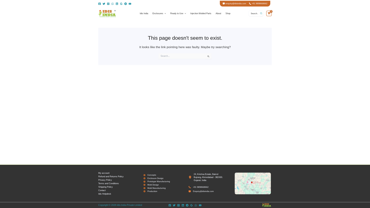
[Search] (261, 13)
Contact (102, 190)
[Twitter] (104, 3)
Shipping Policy (105, 187)
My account (103, 173)
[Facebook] (99, 3)
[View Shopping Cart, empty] (269, 13)
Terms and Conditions (108, 183)
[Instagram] (108, 3)
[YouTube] (130, 3)
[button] (164, 13)
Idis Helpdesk (104, 194)
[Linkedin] (117, 3)
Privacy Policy (105, 180)
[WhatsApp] (112, 3)
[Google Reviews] (121, 3)
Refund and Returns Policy (111, 176)
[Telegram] (125, 3)
